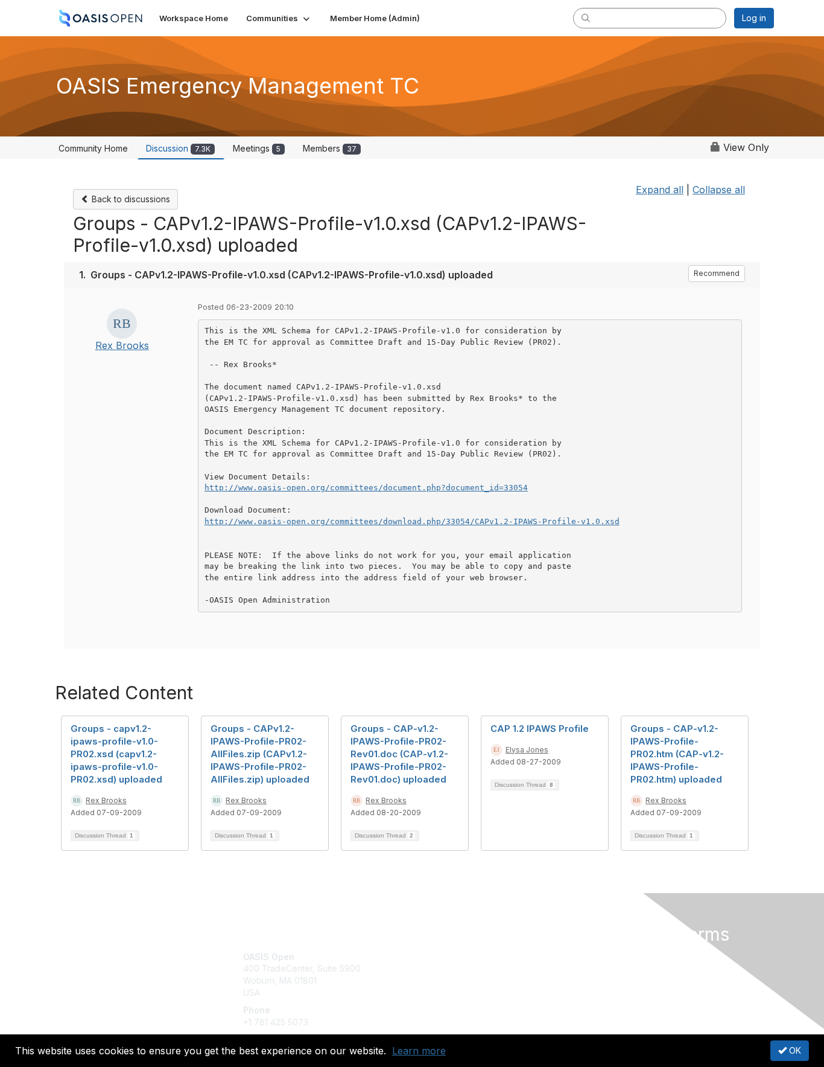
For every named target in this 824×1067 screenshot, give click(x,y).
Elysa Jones (526, 749)
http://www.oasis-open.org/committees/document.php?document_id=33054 (366, 487)
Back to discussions (129, 199)
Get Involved (442, 957)
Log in (754, 18)
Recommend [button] (717, 273)
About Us (609, 957)
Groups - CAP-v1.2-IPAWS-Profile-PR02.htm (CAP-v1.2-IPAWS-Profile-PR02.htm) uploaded (677, 754)
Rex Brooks (122, 345)
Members (330, 148)
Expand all (659, 190)
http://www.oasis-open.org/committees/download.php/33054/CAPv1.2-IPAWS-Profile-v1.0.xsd (412, 521)
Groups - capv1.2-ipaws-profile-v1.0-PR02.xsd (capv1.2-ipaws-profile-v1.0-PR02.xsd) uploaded (116, 754)
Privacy (606, 968)
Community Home (93, 148)
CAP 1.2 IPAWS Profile (539, 728)
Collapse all (718, 190)
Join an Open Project (459, 974)
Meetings (256, 148)
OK (794, 1050)
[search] (585, 17)
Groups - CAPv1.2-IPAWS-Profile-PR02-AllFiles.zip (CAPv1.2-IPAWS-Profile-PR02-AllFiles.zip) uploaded (260, 754)
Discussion (178, 148)
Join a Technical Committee (472, 992)
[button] (279, 18)
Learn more (419, 1051)
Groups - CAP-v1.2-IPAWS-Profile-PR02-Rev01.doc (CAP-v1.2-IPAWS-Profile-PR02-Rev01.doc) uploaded (399, 754)
